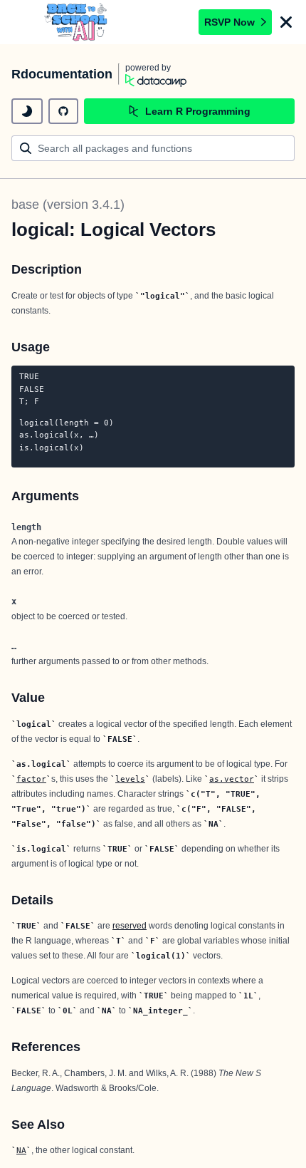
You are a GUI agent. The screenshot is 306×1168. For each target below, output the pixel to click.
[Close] (286, 22)
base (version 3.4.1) (68, 204)
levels (130, 779)
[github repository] (63, 111)
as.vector (231, 779)
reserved (129, 926)
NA (21, 1150)
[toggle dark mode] (27, 111)
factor (31, 779)
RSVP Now (229, 22)
